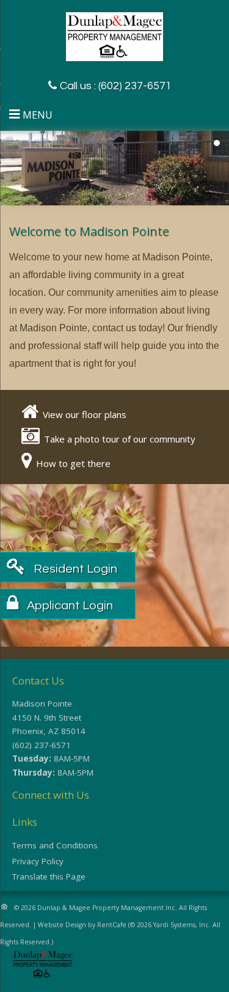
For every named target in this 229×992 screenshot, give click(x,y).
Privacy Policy (38, 861)
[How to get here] (72, 463)
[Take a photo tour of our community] (118, 439)
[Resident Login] (72, 568)
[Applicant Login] (67, 605)
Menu (38, 115)
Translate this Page (48, 876)
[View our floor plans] (83, 414)
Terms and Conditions (55, 845)
